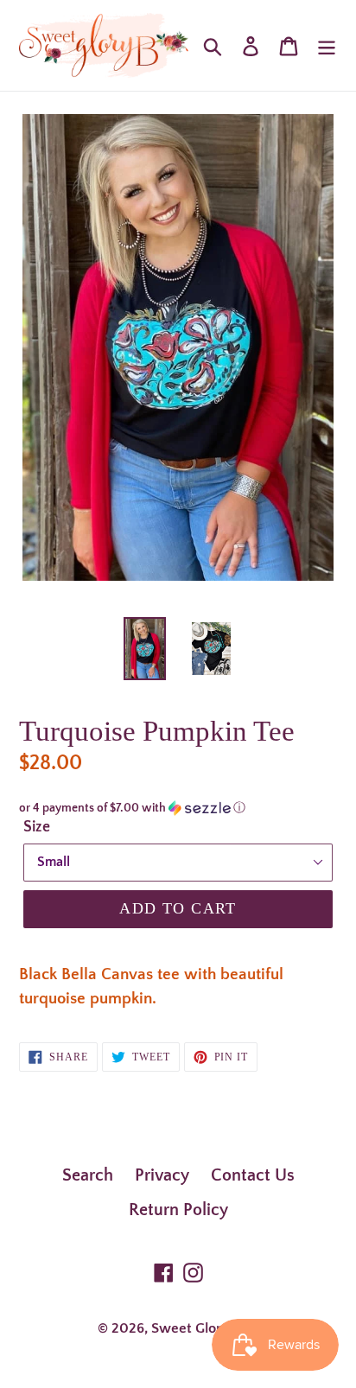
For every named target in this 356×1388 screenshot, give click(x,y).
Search (87, 1175)
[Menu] (327, 45)
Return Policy (178, 1209)
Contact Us (253, 1175)
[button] (178, 808)
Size (36, 827)
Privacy (162, 1175)
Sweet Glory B (196, 1328)
